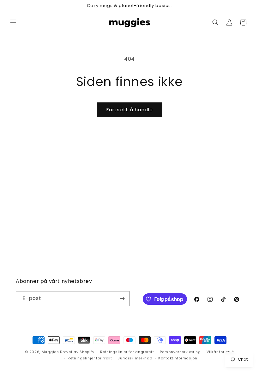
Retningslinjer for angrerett (127, 351)
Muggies (50, 351)
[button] (13, 22)
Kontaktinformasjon (177, 358)
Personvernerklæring (180, 351)
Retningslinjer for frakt (90, 358)
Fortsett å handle (129, 109)
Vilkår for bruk (220, 351)
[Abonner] (122, 298)
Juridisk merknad (135, 358)
